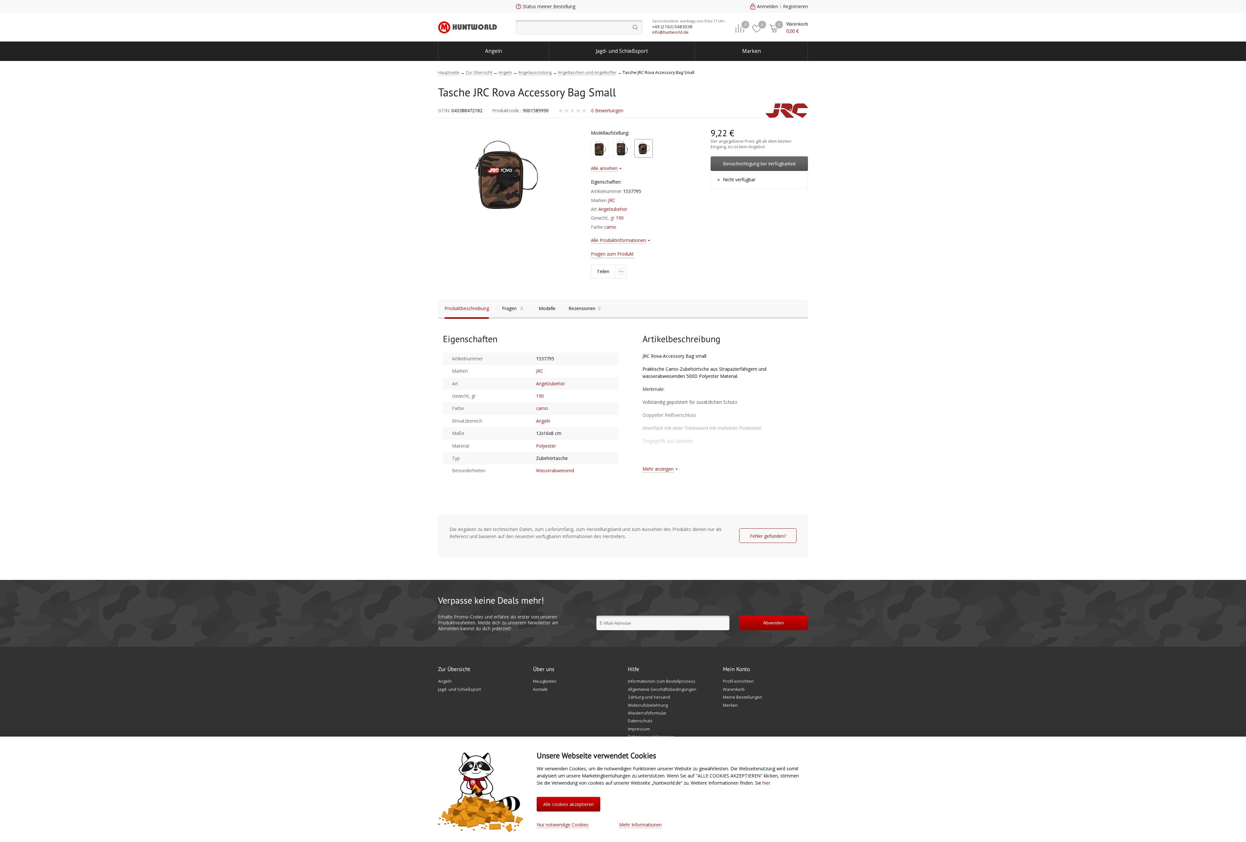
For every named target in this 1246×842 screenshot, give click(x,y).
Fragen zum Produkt (612, 254)
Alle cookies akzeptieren (568, 804)
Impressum (639, 729)
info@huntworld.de (670, 32)
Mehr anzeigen (658, 469)
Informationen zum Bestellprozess (661, 681)
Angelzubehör (612, 209)
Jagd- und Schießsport (622, 51)
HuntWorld (467, 27)
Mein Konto (736, 669)
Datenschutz (640, 721)
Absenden (773, 622)
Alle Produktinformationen (618, 240)
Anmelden (767, 6)
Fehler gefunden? (768, 536)
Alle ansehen (604, 168)
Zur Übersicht (454, 669)
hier (766, 783)
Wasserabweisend (555, 470)
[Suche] (579, 27)
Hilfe (633, 669)
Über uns (543, 669)
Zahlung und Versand (649, 697)
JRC (611, 200)
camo (610, 227)
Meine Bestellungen (742, 697)
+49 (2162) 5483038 (672, 27)
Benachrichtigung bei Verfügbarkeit (759, 164)
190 (620, 218)
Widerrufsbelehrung (648, 705)
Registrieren (795, 6)
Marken (751, 51)
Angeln (493, 51)
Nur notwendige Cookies (563, 825)
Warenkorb (734, 689)
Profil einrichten (738, 681)
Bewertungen (607, 110)
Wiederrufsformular (647, 713)
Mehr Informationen (640, 825)
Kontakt (540, 689)
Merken (730, 705)
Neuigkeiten (544, 681)
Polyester (546, 446)
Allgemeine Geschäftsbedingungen (662, 689)
